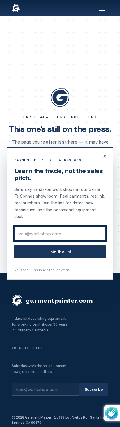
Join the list (60, 251)
